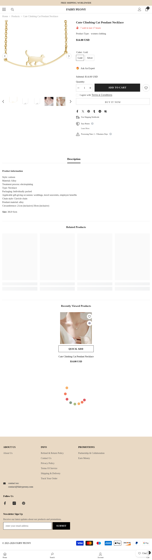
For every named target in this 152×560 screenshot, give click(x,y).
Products (15, 16)
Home (5, 16)
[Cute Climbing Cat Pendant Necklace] (76, 328)
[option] (37, 56)
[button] (4, 56)
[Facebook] (77, 111)
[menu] (4, 9)
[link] (19, 283)
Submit (61, 526)
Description (73, 159)
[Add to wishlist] (146, 88)
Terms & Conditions (102, 95)
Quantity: (80, 81)
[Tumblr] (94, 111)
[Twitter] (83, 111)
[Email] (105, 111)
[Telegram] (100, 111)
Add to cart (117, 87)
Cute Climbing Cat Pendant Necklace (76, 356)
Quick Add (76, 349)
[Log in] (139, 9)
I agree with (85, 95)
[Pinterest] (88, 111)
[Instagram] (14, 503)
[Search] (12, 9)
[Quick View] (89, 323)
